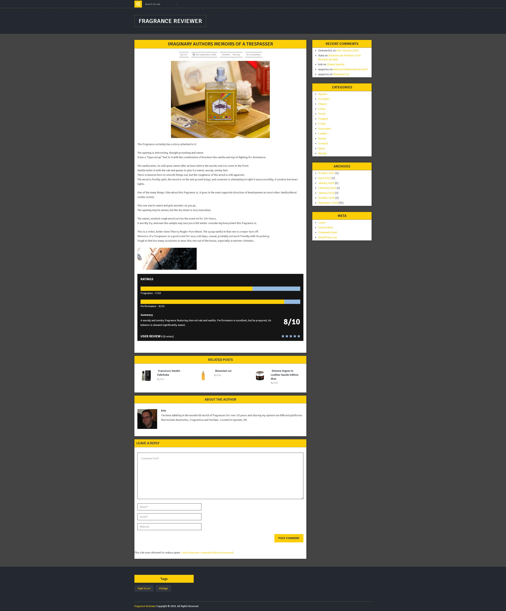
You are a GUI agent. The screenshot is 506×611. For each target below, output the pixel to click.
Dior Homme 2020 (347, 50)
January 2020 (326, 183)
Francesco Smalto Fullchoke (168, 372)
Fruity (322, 123)
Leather (323, 133)
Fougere (323, 118)
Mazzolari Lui (223, 371)
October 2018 (326, 198)
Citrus (322, 109)
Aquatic (322, 94)
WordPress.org (327, 237)
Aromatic (323, 99)
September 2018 (328, 202)
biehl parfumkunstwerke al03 (350, 69)
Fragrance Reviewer (170, 21)
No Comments (253, 54)
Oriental (226, 54)
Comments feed (327, 232)
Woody (236, 54)
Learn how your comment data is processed (207, 552)
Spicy (321, 148)
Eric (185, 54)
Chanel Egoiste (336, 64)
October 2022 (326, 173)
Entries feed (325, 227)
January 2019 (326, 193)
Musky (322, 138)
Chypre (322, 104)
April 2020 (324, 178)
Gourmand (324, 128)
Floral (322, 113)
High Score (144, 588)
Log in (322, 222)
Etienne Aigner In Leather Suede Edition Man (284, 374)
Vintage (163, 588)
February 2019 (327, 188)
